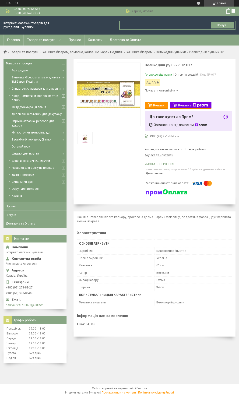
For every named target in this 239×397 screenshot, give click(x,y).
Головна (13, 40)
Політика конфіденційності (156, 392)
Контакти (95, 40)
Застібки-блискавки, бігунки (31, 139)
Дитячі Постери (23, 174)
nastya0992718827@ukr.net (24, 305)
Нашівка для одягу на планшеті (34, 167)
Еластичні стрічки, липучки (31, 160)
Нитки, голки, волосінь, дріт (32, 132)
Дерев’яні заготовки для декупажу (37, 114)
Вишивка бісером (139, 52)
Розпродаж (20, 70)
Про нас (75, 40)
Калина (17, 195)
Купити (158, 105)
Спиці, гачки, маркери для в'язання (36, 88)
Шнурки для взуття (25, 153)
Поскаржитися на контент (119, 392)
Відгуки (11, 215)
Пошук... (223, 25)
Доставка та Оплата (125, 40)
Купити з (185, 105)
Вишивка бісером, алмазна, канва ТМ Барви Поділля (82, 52)
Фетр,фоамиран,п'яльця (29, 107)
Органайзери (21, 146)
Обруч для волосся (25, 188)
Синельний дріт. (23, 181)
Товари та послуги (41, 40)
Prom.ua (142, 388)
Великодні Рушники (171, 52)
